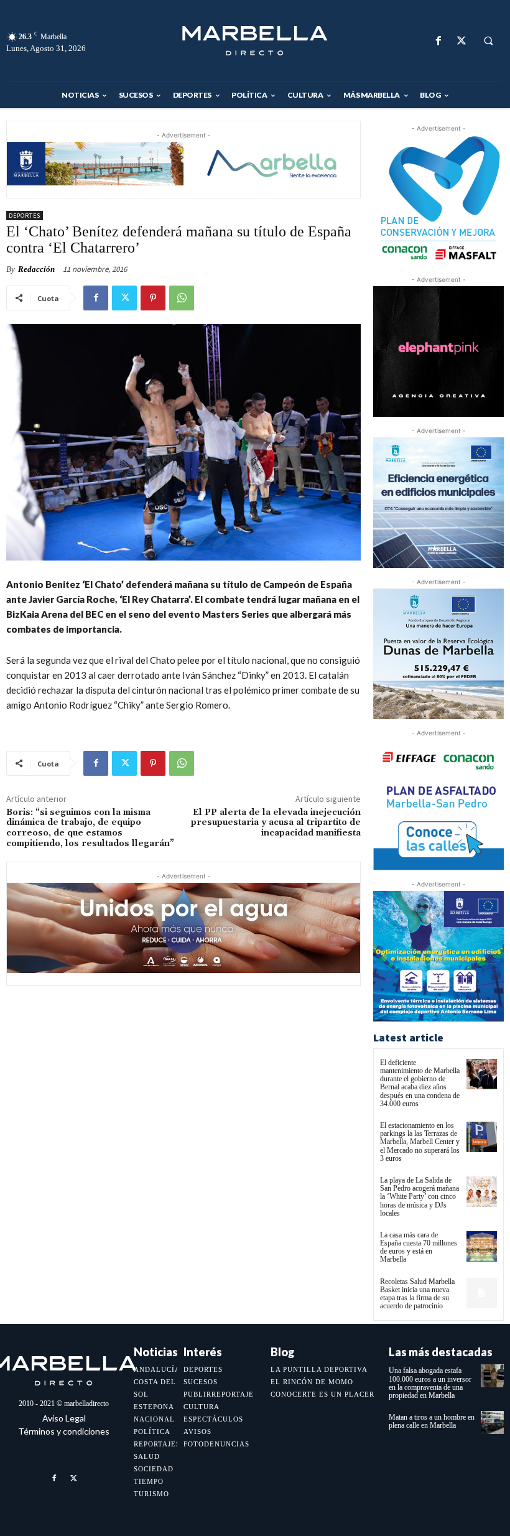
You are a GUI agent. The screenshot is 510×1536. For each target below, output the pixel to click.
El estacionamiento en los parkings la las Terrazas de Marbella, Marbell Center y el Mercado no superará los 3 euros (420, 1142)
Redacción (36, 269)
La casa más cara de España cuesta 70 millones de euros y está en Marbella (418, 1247)
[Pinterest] (153, 298)
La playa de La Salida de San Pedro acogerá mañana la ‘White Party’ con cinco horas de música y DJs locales (419, 1196)
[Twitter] (461, 40)
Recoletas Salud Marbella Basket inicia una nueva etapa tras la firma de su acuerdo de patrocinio (417, 1294)
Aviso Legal (64, 1418)
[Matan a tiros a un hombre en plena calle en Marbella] (492, 1422)
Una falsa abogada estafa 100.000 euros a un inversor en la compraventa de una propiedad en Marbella (430, 1383)
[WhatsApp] (181, 298)
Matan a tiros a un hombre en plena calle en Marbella (432, 1421)
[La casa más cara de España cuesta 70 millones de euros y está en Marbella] (481, 1246)
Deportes (24, 216)
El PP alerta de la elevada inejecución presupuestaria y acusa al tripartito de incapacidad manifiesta (276, 823)
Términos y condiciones (63, 1431)
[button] (488, 41)
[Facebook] (438, 40)
